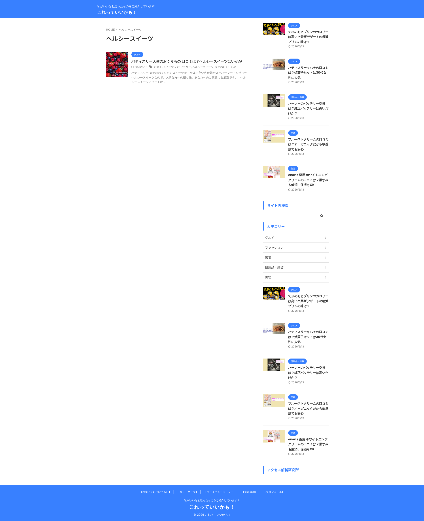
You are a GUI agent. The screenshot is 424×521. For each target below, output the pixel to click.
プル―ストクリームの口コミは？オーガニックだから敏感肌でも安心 (308, 144)
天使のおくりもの (225, 67)
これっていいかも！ (117, 12)
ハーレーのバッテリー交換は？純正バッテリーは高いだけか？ (308, 108)
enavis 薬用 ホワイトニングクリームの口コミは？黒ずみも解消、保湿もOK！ (308, 180)
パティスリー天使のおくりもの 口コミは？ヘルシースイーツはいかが (186, 61)
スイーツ (168, 67)
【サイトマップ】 (187, 492)
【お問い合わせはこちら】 (155, 492)
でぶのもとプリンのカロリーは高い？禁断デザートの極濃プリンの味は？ (308, 37)
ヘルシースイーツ (203, 67)
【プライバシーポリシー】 (220, 492)
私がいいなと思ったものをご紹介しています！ (212, 500)
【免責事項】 (249, 492)
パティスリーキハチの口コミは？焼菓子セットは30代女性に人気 (308, 72)
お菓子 (158, 67)
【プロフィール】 (273, 492)
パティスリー (183, 67)
